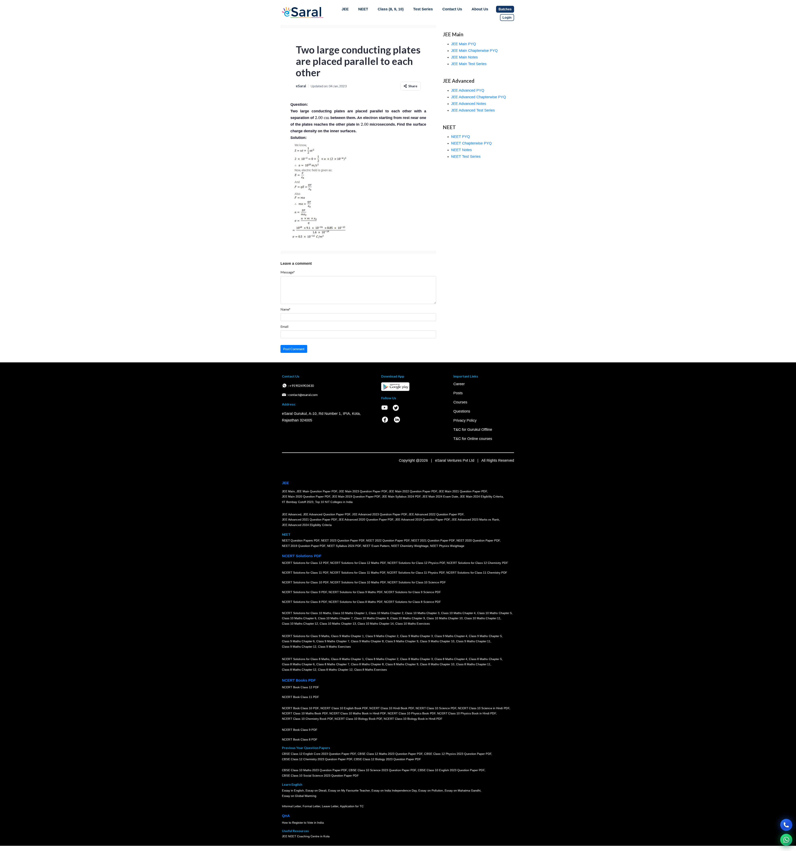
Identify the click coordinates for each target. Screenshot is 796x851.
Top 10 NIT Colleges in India (334, 502)
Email (284, 326)
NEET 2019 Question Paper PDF (303, 546)
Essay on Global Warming (299, 796)
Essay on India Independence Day (394, 790)
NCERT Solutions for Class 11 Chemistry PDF (476, 572)
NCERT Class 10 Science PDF (436, 708)
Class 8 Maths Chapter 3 (416, 659)
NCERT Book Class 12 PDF (300, 687)
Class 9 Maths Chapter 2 (381, 636)
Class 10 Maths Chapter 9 (407, 618)
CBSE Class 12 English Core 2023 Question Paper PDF (319, 753)
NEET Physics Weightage (447, 546)
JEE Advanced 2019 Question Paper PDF (422, 519)
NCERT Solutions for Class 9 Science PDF (412, 592)
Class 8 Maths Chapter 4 (450, 659)
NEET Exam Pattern (376, 546)
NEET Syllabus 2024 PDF (344, 546)
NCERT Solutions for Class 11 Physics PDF (416, 572)
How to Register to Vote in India (303, 822)
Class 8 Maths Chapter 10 (437, 664)
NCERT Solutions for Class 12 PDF (305, 563)
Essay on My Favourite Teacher (349, 790)
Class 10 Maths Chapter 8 (371, 618)
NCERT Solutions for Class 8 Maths (305, 659)
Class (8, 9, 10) (391, 9)
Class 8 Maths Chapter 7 (332, 664)
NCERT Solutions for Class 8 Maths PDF (355, 601)
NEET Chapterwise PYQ (471, 143)
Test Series (423, 9)
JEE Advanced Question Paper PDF (327, 514)
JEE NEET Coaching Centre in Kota (306, 836)
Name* (285, 309)
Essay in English (293, 790)
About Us (480, 9)
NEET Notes (461, 150)
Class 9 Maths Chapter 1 (347, 636)
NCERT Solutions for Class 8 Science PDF (412, 601)
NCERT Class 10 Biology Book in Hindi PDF (413, 718)
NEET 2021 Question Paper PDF (433, 540)
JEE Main (288, 491)
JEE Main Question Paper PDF (316, 491)
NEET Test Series (466, 156)
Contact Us (452, 9)
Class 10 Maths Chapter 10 (445, 618)
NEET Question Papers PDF (300, 540)
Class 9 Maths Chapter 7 (332, 641)
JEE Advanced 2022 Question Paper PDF (436, 514)
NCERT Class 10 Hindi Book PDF (391, 708)
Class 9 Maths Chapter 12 (299, 646)
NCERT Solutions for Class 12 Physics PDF (416, 563)
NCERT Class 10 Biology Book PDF (358, 718)
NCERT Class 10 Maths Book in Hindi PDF (357, 713)
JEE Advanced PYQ (467, 90)
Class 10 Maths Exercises (412, 623)
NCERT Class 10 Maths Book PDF (305, 713)
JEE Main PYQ (463, 44)
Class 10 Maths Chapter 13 (338, 623)
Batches (505, 9)
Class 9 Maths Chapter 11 (473, 641)
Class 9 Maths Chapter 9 (401, 641)
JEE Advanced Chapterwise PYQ (478, 97)
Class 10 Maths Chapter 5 (494, 613)
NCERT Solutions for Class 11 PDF (305, 572)
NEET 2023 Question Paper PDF (343, 540)
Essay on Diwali (316, 790)
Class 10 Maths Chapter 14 (376, 623)
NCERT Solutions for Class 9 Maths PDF (355, 592)
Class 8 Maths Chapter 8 (367, 664)
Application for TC (352, 806)
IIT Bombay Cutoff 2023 (297, 502)
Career (459, 384)
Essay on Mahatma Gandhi (463, 790)
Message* (287, 272)
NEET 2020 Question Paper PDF (478, 540)
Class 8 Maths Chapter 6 (298, 664)
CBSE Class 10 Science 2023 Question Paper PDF (382, 770)
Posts (458, 393)
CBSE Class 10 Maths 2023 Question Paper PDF (314, 770)
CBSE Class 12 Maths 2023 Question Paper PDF (390, 753)
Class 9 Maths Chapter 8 (367, 641)
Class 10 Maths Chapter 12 (300, 623)
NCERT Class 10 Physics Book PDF (412, 713)
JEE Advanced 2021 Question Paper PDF (309, 519)
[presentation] (322, 118)
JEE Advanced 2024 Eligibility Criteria (307, 525)
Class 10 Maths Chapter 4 (458, 613)
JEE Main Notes (464, 57)
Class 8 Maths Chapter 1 (347, 659)
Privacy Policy (465, 420)
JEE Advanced (291, 514)
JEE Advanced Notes (468, 104)
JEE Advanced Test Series (473, 110)
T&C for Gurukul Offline (472, 429)
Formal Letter (311, 806)
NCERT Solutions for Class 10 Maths (306, 613)
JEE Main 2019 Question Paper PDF (356, 496)
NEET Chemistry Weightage (409, 546)
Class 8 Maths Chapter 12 (299, 669)
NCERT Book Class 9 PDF (299, 729)
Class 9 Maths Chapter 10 (437, 641)
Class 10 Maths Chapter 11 (482, 618)
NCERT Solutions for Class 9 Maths (305, 636)
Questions (461, 411)
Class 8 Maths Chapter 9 (401, 664)
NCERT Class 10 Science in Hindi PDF (483, 708)
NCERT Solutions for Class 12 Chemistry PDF (477, 563)
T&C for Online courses (472, 439)
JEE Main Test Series (469, 64)
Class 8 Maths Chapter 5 (485, 659)
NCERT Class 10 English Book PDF (344, 708)
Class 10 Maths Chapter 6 (299, 618)
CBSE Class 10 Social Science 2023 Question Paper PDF (320, 775)
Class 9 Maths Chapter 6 (298, 641)
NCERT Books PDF (299, 680)
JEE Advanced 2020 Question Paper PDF (366, 519)
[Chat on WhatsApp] (786, 840)
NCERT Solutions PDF (301, 556)
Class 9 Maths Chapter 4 (450, 636)
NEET (363, 9)
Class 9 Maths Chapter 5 (485, 636)
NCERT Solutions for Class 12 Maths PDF (358, 563)
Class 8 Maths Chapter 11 (473, 664)
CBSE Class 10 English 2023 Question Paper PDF (451, 770)
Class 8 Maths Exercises (370, 669)
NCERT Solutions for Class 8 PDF (304, 601)
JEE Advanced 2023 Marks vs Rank (475, 519)
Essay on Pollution (430, 790)
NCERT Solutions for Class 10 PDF (305, 582)
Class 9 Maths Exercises (334, 646)
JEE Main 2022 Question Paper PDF (413, 491)
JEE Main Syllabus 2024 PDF (401, 496)
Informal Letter (291, 806)
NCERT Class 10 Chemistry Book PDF (307, 718)
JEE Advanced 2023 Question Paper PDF (379, 514)
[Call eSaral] (786, 825)
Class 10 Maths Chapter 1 (350, 613)
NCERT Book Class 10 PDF (300, 708)
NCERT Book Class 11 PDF (300, 697)
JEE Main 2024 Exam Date (440, 496)
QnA (286, 816)
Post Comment (294, 349)
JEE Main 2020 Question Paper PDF (306, 496)
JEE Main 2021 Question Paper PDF (463, 491)
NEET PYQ (460, 137)
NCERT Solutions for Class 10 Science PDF (416, 582)
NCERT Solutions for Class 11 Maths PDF (357, 572)
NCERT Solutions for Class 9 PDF (304, 592)
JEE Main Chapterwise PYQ (474, 51)
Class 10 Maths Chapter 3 (422, 613)
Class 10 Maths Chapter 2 (386, 613)
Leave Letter (330, 806)
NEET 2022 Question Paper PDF (388, 540)
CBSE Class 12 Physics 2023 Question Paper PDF (457, 753)
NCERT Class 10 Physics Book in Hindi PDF (466, 713)
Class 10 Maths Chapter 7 (335, 618)
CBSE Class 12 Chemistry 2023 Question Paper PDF (317, 759)
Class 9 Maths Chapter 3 (416, 636)
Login (507, 17)
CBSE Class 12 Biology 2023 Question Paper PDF (387, 759)
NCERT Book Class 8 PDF (299, 739)
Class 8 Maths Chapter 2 (381, 659)
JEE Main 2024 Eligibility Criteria (481, 496)
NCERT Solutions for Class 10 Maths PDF (358, 582)
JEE (345, 9)
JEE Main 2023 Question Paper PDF (363, 491)
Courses (460, 402)
